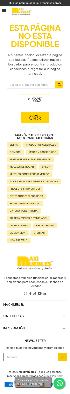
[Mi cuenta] (58, 11)
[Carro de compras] (66, 11)
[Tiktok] (35, 293)
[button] (4, 11)
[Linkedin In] (44, 293)
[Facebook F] (30, 293)
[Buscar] (59, 84)
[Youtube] (39, 293)
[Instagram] (25, 293)
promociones (27, 2)
